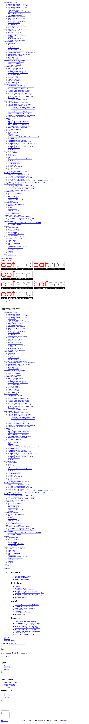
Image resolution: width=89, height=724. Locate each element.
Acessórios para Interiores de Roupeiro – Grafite (28, 623)
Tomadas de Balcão (20, 614)
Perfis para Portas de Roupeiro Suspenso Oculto (28, 629)
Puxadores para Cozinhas (22, 577)
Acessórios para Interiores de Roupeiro (25, 621)
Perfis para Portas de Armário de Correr (25, 625)
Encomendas (7, 694)
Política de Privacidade (10, 682)
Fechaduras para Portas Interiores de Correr (26, 594)
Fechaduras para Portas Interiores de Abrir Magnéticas (29, 593)
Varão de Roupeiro (20, 632)
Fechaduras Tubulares (21, 597)
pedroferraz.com (62, 720)
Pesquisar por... (5, 301)
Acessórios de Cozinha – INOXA (24, 606)
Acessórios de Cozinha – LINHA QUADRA (27, 605)
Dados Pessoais (8, 695)
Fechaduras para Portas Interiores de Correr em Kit (28, 596)
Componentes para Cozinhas (22, 611)
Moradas (6, 697)
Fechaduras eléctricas (20, 588)
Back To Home (5, 656)
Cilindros (17, 586)
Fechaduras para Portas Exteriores (24, 589)
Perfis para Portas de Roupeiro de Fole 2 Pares (27, 628)
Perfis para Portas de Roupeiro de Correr (26, 626)
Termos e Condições (9, 685)
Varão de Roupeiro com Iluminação (24, 634)
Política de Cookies (9, 684)
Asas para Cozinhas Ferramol (23, 576)
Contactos (7, 687)
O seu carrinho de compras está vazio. (11, 308)
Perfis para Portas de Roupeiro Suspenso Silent (27, 631)
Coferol (10, 258)
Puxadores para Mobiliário (22, 579)
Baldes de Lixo (19, 609)
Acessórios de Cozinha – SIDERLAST (25, 608)
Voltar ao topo (4, 721)
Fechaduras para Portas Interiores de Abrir (26, 591)
